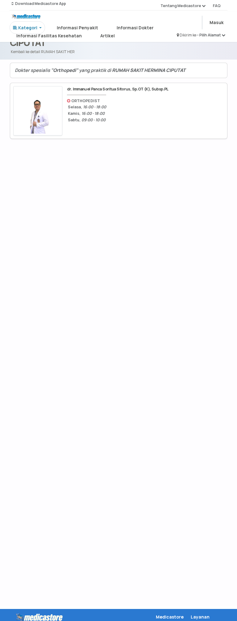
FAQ (217, 5)
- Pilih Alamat (209, 35)
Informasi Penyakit (77, 28)
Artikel (107, 36)
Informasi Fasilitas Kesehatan (49, 36)
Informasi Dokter (135, 28)
